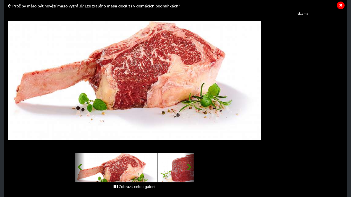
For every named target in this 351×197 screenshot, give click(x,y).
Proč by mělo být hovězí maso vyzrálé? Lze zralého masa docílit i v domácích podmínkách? (96, 6)
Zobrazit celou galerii (137, 187)
